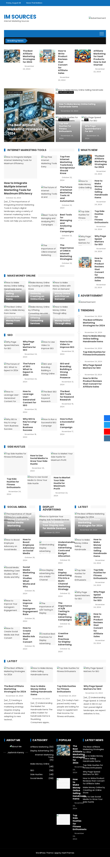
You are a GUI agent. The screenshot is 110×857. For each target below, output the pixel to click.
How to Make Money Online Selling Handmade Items (101, 189)
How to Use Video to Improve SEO (67, 344)
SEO (86, 120)
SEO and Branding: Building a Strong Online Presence (66, 370)
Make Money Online (66, 92)
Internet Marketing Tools (44, 756)
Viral (56, 853)
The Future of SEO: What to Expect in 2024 (29, 369)
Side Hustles (63, 120)
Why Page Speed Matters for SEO (29, 345)
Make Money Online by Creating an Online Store (94, 790)
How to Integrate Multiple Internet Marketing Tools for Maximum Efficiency (18, 188)
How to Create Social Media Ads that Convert (29, 634)
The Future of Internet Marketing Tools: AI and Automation (67, 194)
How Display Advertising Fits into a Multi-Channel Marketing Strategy (65, 579)
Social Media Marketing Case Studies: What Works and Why (29, 577)
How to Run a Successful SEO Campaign (67, 423)
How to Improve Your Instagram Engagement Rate (30, 607)
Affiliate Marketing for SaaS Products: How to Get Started (100, 57)
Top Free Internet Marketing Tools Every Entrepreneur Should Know (67, 165)
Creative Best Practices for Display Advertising (65, 639)
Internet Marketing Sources (16, 21)
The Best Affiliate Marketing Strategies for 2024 (29, 56)
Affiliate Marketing (15, 92)
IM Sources (20, 17)
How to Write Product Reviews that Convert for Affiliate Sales (63, 62)
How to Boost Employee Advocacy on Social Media (28, 546)
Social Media (36, 778)
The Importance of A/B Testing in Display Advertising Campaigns (65, 611)
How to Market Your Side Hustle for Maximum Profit (62, 483)
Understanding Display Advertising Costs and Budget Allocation (67, 549)
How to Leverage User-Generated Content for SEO (29, 398)
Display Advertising (39, 750)
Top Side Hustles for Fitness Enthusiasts (13, 483)
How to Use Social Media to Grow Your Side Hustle (39, 459)
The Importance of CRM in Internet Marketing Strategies (67, 252)
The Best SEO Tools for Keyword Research (67, 395)
